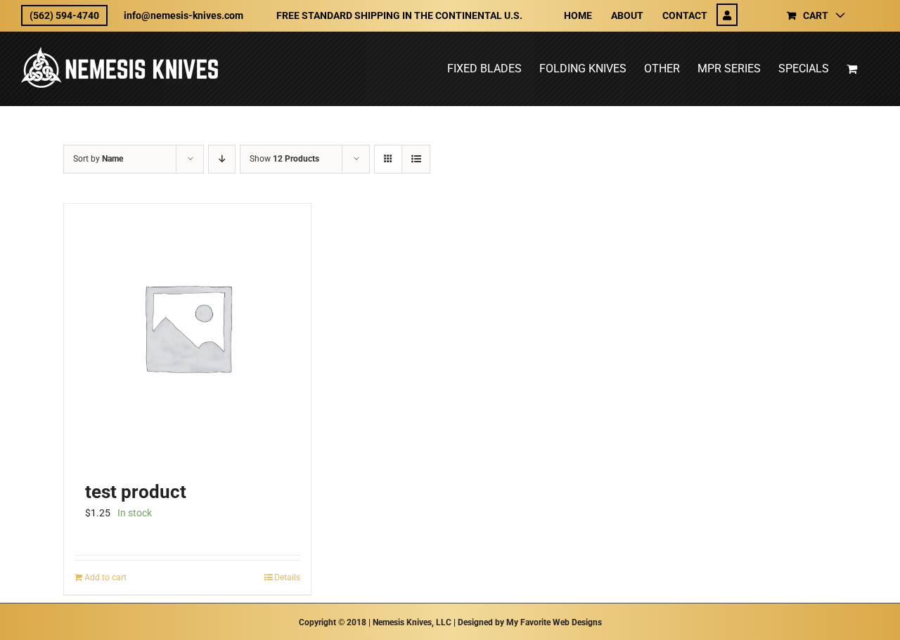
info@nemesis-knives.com (183, 15)
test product (135, 491)
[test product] (187, 327)
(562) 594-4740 (64, 15)
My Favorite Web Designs (554, 622)
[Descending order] (222, 159)
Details (287, 577)
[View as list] (416, 159)
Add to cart (105, 577)
